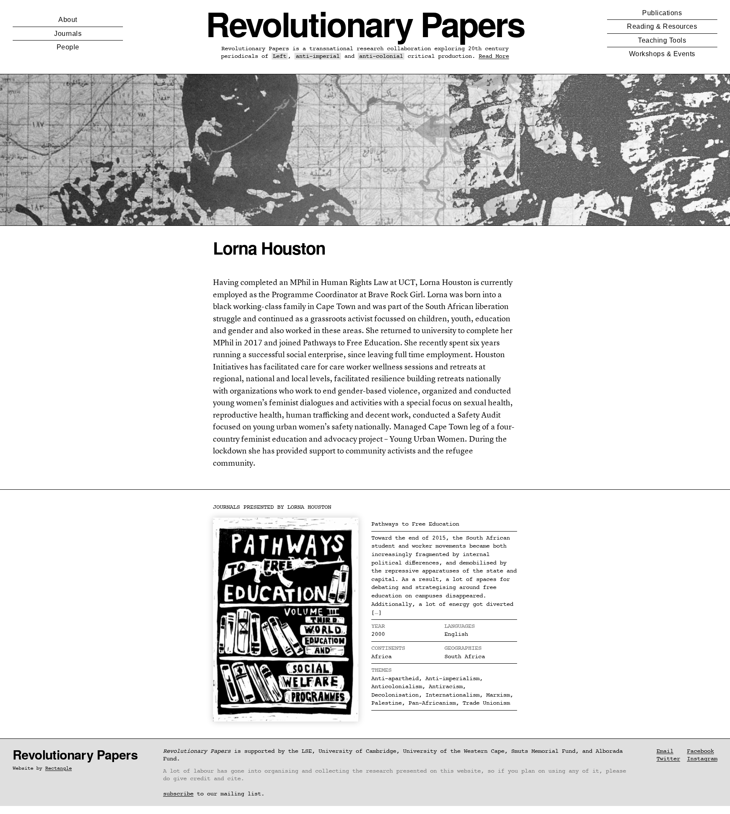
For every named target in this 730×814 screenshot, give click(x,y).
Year (378, 626)
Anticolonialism (396, 686)
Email (664, 751)
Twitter (668, 759)
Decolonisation (395, 695)
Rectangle (58, 768)
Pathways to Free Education (415, 524)
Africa (381, 656)
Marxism (498, 695)
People (68, 47)
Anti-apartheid (395, 678)
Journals (68, 33)
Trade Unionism (486, 703)
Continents (388, 648)
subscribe (178, 794)
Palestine (386, 703)
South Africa (464, 656)
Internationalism (452, 695)
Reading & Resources (662, 26)
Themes (381, 670)
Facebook (700, 751)
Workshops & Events (662, 53)
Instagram (702, 759)
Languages (459, 626)
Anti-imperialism (452, 678)
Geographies (463, 648)
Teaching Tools (662, 40)
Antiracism (446, 686)
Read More (494, 56)
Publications (662, 12)
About (67, 19)
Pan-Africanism (432, 703)
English (456, 634)
